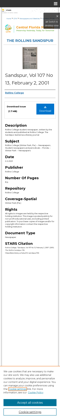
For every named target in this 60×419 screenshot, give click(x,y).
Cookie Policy (35, 392)
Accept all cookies (30, 402)
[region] (30, 392)
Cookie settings (17, 389)
